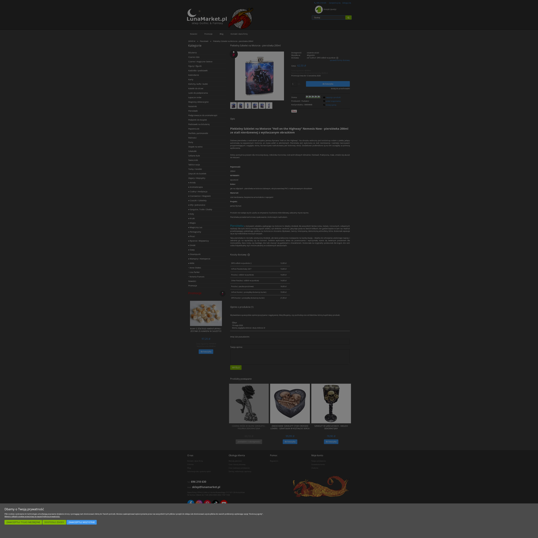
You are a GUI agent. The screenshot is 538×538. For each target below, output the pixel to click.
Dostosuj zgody (54, 522)
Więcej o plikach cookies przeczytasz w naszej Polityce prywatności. (32, 516)
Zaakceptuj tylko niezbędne (23, 522)
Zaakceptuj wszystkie (82, 522)
